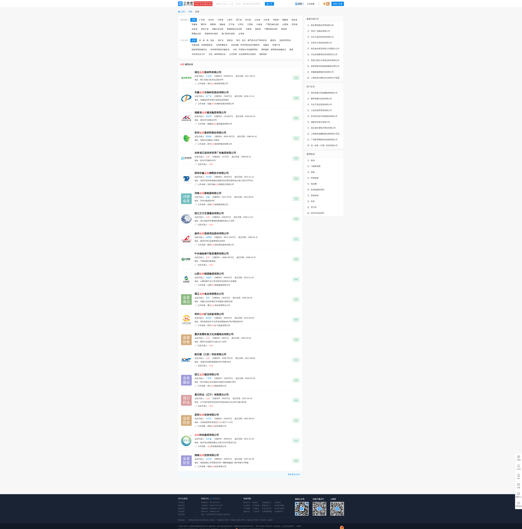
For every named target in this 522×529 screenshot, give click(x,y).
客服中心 (518, 497)
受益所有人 (266, 505)
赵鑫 (208, 197)
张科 (208, 298)
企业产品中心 (267, 508)
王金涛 (209, 76)
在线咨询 (216, 499)
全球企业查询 (279, 508)
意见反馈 (181, 514)
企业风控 (246, 505)
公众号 (518, 469)
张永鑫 (209, 439)
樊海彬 (209, 136)
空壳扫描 (256, 505)
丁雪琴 (209, 378)
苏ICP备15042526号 (225, 526)
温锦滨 (209, 277)
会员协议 (181, 511)
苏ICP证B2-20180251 (264, 526)
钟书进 (209, 177)
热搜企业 (246, 511)
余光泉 (209, 459)
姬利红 (209, 318)
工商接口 (256, 508)
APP (518, 478)
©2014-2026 (183, 526)
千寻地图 (246, 508)
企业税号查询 (279, 505)
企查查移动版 (267, 511)
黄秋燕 (209, 116)
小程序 (518, 460)
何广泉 (209, 96)
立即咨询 (518, 506)
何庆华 (209, 418)
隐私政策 (181, 508)
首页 (183, 11)
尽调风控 (277, 502)
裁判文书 (246, 502)
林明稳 (209, 237)
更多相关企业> (294, 474)
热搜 (190, 11)
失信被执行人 (267, 502)
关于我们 (181, 502)
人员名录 (256, 511)
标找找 (255, 502)
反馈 (518, 488)
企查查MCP (278, 511)
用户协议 (181, 505)
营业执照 (277, 526)
